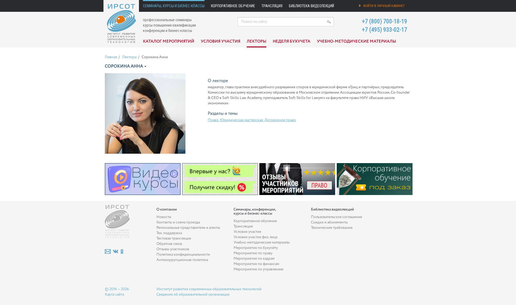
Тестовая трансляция (173, 238)
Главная (111, 57)
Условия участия (220, 42)
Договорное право (280, 120)
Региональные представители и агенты (188, 227)
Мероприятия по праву (253, 253)
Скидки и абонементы (329, 222)
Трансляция (271, 6)
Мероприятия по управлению (259, 269)
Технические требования (332, 227)
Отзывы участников (172, 249)
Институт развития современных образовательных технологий (208, 289)
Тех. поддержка (169, 233)
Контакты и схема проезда (178, 222)
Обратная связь (169, 244)
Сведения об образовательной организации (193, 294)
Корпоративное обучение (233, 6)
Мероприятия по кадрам (254, 258)
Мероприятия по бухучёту (256, 248)
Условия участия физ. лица (255, 237)
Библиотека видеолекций (311, 6)
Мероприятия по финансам (256, 264)
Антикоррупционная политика (182, 260)
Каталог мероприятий (168, 42)
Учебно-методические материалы (356, 42)
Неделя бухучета (291, 42)
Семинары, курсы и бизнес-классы (174, 6)
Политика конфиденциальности (183, 254)
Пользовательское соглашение (336, 217)
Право (213, 120)
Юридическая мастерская (241, 120)
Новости (163, 217)
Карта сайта (114, 294)
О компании (166, 209)
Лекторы (256, 42)
